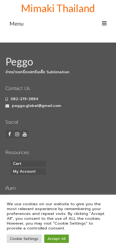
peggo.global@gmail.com (36, 106)
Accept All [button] (56, 238)
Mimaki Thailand (58, 8)
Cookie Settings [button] (24, 238)
